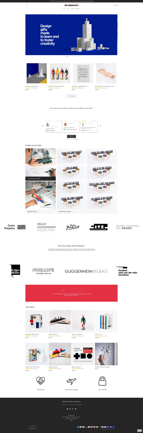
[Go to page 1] (68, 133)
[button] (26, 5)
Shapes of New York (53, 334)
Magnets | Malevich (76, 367)
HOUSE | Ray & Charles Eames (32, 367)
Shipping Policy (79, 404)
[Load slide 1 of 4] (67, 56)
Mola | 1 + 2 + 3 (98, 334)
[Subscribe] (81, 290)
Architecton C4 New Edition (31, 86)
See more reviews (71, 136)
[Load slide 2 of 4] (69, 56)
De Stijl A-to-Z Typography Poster (79, 86)
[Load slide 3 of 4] (71, 56)
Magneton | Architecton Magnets (102, 367)
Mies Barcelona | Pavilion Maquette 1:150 (104, 86)
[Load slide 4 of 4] (73, 56)
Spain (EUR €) (32, 428)
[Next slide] (76, 56)
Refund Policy (72, 404)
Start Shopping (71, 96)
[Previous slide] (64, 56)
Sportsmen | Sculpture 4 (77, 334)
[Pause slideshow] (78, 56)
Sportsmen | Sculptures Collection (56, 86)
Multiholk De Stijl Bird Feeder (32, 334)
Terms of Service (64, 404)
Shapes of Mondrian (53, 367)
